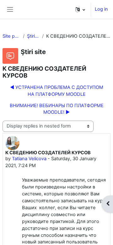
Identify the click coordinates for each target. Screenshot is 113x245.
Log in (101, 9)
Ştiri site (33, 36)
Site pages (11, 36)
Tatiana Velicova (29, 158)
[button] (80, 9)
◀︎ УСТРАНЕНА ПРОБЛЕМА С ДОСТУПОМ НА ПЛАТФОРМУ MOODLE (56, 90)
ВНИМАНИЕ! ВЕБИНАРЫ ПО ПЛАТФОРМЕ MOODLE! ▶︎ (57, 109)
